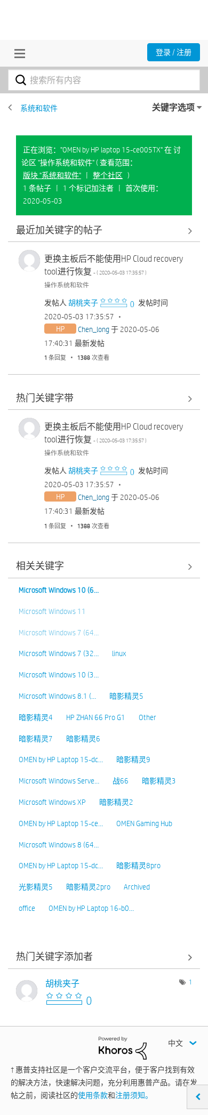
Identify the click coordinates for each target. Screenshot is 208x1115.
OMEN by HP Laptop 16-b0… (91, 908)
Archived (137, 887)
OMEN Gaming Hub (144, 823)
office (27, 908)
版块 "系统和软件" (52, 175)
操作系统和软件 (66, 284)
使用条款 (93, 1095)
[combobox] (104, 80)
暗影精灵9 (133, 759)
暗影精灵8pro (138, 865)
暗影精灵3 (159, 781)
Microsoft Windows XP (52, 802)
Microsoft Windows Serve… (59, 781)
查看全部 (104, 230)
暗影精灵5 (126, 696)
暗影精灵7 (36, 739)
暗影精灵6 (83, 739)
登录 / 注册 (173, 52)
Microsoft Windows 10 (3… (59, 675)
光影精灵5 (36, 887)
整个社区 (108, 175)
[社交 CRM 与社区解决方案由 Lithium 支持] (123, 1047)
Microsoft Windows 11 (52, 611)
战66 (121, 781)
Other (147, 717)
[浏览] (17, 53)
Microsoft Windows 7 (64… (59, 632)
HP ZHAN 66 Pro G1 (95, 717)
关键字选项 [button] (173, 107)
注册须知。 (134, 1095)
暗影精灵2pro (88, 887)
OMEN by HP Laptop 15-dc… (61, 759)
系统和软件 (39, 108)
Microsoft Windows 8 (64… (59, 845)
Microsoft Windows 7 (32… (59, 653)
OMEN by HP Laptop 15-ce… (61, 823)
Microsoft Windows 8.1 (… (57, 696)
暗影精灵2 (116, 802)
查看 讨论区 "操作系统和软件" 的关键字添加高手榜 (104, 957)
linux (119, 653)
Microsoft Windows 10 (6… (59, 590)
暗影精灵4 (36, 717)
